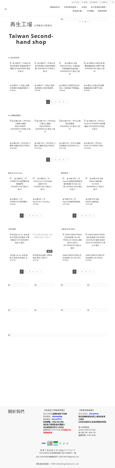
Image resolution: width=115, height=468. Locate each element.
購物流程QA (55, 7)
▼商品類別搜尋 (70, 7)
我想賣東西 (102, 11)
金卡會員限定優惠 (98, 7)
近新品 (84, 7)
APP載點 (90, 11)
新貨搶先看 (77, 11)
